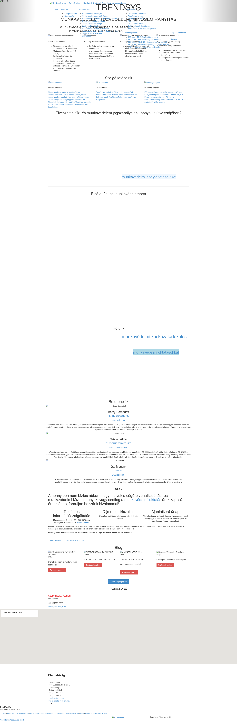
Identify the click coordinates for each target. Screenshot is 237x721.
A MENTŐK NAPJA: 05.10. (132, 559)
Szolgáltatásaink (70, 13)
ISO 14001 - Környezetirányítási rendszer (144, 39)
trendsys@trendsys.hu (57, 606)
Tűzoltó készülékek (135, 23)
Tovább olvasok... (57, 570)
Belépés (174, 39)
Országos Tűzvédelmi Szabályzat (171, 559)
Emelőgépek (87, 36)
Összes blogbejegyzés (118, 581)
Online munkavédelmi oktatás (93, 21)
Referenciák (69, 16)
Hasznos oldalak (100, 713)
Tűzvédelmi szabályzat (137, 13)
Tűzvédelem (130, 9)
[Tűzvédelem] (102, 82)
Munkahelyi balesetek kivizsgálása (95, 28)
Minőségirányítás (131, 32)
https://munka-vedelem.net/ (59, 701)
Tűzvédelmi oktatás (135, 16)
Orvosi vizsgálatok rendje (92, 23)
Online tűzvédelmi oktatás (138, 18)
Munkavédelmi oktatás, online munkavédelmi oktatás (102, 18)
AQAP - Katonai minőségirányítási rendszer (145, 47)
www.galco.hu (118, 474)
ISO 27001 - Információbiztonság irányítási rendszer (148, 44)
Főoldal (55, 9)
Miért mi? (65, 9)
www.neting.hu (118, 420)
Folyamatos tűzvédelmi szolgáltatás (142, 28)
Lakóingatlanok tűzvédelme (139, 26)
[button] (119, 717)
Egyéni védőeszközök (90, 26)
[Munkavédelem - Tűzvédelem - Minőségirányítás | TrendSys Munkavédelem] (88, 3)
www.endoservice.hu (118, 447)
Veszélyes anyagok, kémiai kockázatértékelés (100, 31)
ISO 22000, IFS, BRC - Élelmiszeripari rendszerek (147, 42)
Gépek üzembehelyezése (92, 33)
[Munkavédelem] (55, 82)
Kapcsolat (182, 32)
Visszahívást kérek (75, 540)
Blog (172, 32)
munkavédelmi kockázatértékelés (154, 336)
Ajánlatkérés (56, 540)
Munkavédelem (85, 9)
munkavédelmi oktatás (142, 499)
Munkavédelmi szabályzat (92, 13)
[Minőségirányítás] (152, 82)
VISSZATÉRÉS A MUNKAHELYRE (100, 559)
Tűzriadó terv (133, 21)
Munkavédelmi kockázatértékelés (95, 16)
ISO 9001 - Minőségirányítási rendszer (143, 37)
